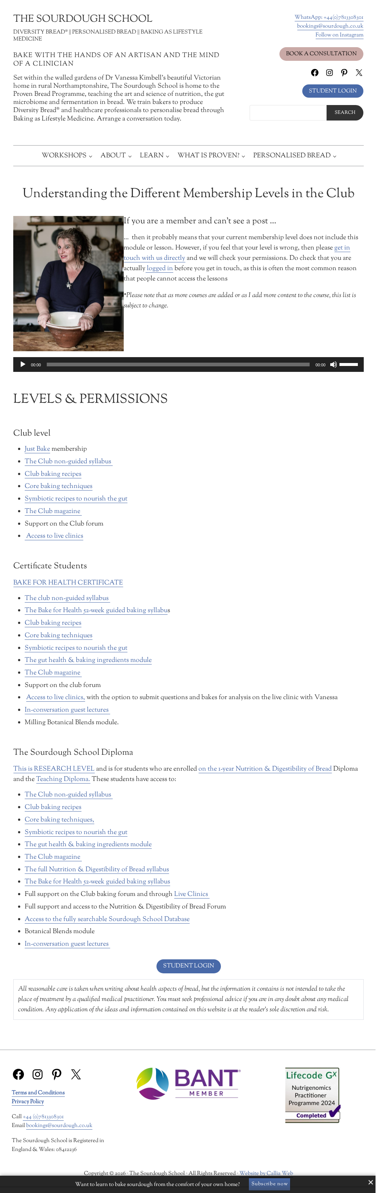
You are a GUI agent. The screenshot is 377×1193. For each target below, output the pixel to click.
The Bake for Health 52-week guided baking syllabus (97, 881)
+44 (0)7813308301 (43, 1117)
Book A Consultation (321, 54)
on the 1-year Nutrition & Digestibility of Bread (265, 769)
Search (345, 112)
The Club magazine (53, 511)
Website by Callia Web (266, 1173)
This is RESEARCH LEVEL (54, 769)
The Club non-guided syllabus (69, 461)
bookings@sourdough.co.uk (330, 26)
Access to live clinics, (55, 697)
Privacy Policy (28, 1102)
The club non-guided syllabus (67, 598)
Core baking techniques (58, 486)
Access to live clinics (54, 536)
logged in (159, 268)
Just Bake (37, 449)
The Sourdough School (82, 19)
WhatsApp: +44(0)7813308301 (329, 17)
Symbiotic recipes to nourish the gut (76, 498)
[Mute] (333, 364)
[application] (188, 364)
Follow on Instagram (339, 35)
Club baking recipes (53, 474)
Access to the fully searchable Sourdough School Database (107, 919)
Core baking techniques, (59, 819)
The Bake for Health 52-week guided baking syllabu (96, 610)
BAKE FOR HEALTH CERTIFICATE (68, 582)
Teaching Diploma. (63, 779)
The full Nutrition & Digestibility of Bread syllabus (97, 869)
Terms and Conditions (38, 1093)
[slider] (349, 363)
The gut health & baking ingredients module (88, 660)
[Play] (23, 364)
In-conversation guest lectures (67, 710)
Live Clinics (191, 894)
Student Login (333, 91)
